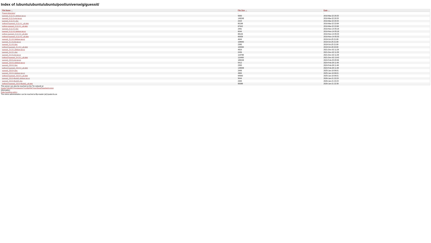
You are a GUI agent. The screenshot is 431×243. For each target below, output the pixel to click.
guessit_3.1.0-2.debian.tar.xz (13, 39)
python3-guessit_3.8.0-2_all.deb (15, 68)
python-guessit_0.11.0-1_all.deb (15, 26)
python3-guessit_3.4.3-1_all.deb (15, 57)
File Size (241, 10)
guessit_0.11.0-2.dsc (10, 29)
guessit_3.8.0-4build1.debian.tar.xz (16, 78)
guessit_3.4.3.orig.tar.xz (11, 55)
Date (326, 10)
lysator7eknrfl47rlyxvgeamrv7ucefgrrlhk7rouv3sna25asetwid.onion (27, 88)
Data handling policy (9, 92)
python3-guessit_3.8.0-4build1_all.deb (17, 84)
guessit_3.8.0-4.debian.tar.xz (13, 73)
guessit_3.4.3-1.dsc (10, 52)
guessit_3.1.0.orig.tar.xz (11, 42)
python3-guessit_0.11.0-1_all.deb (15, 24)
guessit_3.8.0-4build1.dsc (12, 81)
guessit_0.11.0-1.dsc (10, 21)
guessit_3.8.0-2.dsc (10, 65)
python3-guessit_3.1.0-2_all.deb (15, 47)
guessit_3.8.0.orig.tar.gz (11, 60)
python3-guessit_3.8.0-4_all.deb (15, 76)
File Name (6, 10)
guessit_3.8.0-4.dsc (10, 71)
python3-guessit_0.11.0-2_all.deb (15, 37)
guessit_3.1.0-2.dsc (10, 44)
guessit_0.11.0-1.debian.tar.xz (14, 16)
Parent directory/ (8, 13)
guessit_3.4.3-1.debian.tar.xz (13, 50)
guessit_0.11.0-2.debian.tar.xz (14, 31)
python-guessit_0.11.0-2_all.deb (15, 34)
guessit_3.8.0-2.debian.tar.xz (13, 63)
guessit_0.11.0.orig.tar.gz (12, 18)
